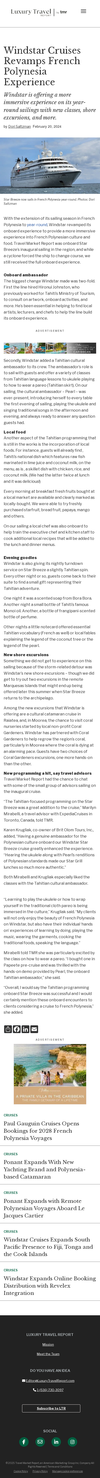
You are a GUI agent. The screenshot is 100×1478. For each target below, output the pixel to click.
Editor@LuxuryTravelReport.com (50, 1381)
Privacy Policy (40, 1471)
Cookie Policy (21, 1471)
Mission (48, 1344)
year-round (37, 224)
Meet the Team (48, 1354)
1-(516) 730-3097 (50, 1390)
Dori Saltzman (19, 126)
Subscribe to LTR (51, 1408)
